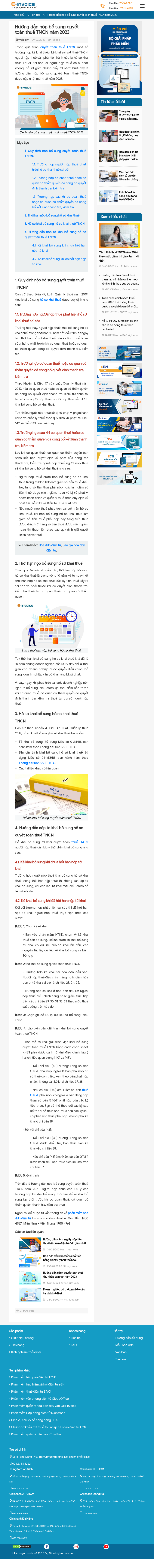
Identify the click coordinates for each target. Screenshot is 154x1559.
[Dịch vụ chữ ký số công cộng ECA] (119, 442)
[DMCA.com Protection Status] (21, 1547)
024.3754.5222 (21, 1463)
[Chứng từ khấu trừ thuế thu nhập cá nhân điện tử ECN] (119, 460)
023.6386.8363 (19, 1538)
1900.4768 (126, 8)
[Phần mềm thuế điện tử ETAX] (119, 388)
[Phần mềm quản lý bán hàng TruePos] (119, 477)
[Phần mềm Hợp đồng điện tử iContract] (119, 424)
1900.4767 (125, 3)
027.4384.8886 (20, 1513)
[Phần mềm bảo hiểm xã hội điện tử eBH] (119, 371)
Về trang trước (27, 1311)
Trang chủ (18, 15)
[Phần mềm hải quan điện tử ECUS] (119, 353)
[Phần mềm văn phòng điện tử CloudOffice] (119, 406)
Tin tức (36, 15)
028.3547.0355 (90, 1488)
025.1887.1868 (90, 1513)
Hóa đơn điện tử (50, 545)
